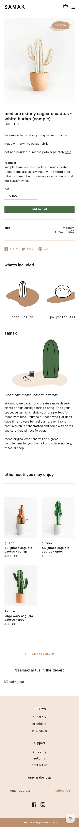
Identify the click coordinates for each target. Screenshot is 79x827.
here (68, 152)
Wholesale (39, 731)
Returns (39, 758)
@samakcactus (28, 670)
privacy (43, 822)
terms (54, 822)
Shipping (39, 751)
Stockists (39, 724)
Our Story (39, 717)
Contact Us (40, 765)
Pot (7, 189)
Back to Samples (43, 653)
